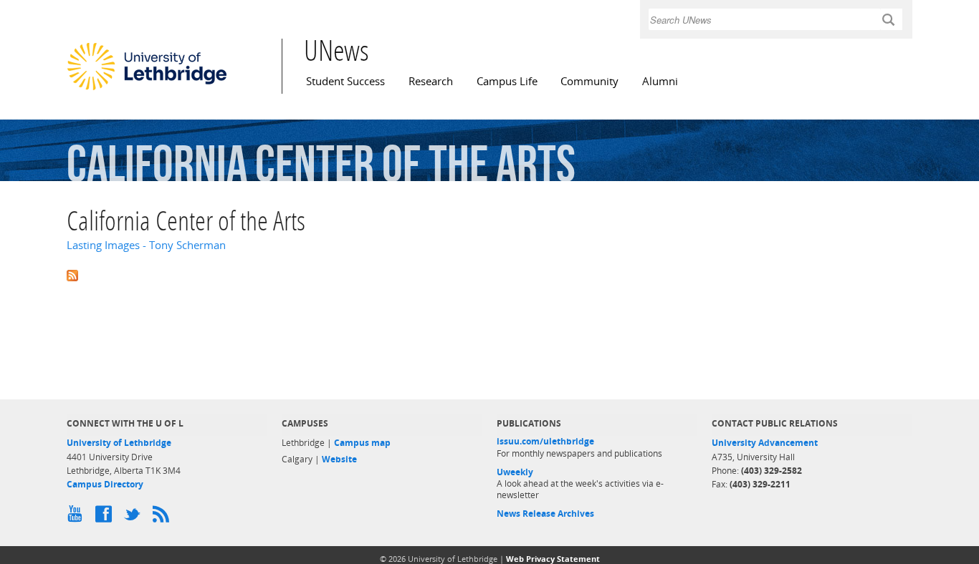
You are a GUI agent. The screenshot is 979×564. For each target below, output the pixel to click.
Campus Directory (105, 484)
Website (339, 459)
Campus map (362, 442)
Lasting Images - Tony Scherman (146, 245)
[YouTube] (77, 517)
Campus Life (507, 81)
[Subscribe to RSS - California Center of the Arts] (489, 274)
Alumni (660, 81)
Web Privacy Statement (553, 558)
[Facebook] (106, 517)
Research (431, 81)
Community (589, 81)
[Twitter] (134, 517)
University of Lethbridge (119, 442)
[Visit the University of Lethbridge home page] (147, 89)
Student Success (345, 81)
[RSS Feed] (163, 517)
